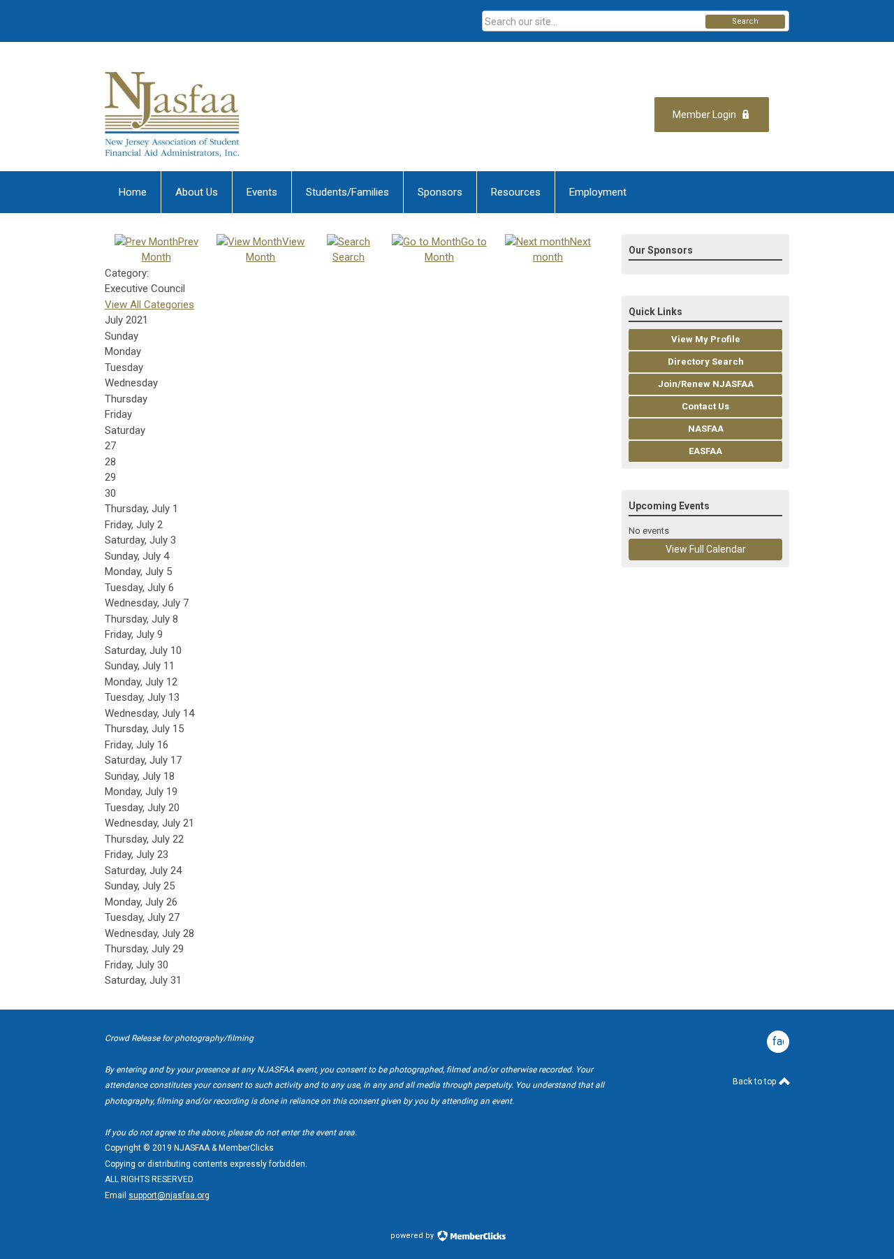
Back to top (755, 1081)
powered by (413, 1235)
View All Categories (149, 304)
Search (745, 21)
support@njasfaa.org (169, 1195)
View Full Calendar (706, 549)
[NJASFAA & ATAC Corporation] (242, 114)
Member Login (704, 114)
